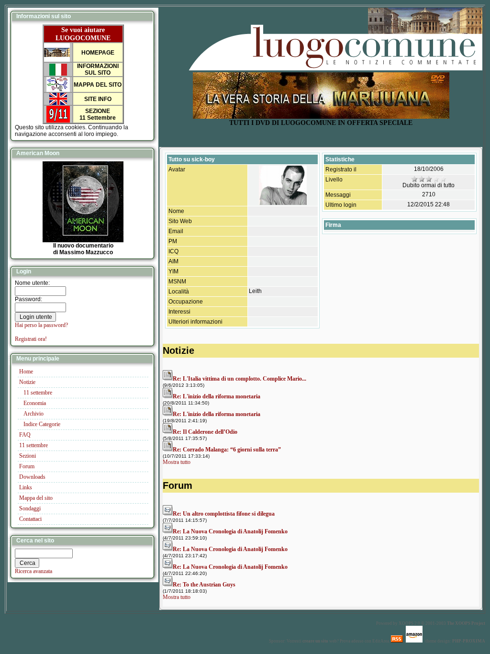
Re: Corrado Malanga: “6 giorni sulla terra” (227, 449)
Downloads (32, 477)
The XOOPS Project (466, 623)
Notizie (27, 382)
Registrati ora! (31, 339)
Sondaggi (30, 508)
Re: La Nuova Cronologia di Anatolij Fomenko (230, 531)
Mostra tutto (176, 462)
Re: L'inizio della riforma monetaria (216, 396)
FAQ (25, 434)
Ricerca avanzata (33, 571)
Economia (34, 403)
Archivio (33, 413)
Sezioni (27, 455)
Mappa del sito (36, 498)
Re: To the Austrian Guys (204, 584)
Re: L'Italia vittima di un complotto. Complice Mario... (239, 378)
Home (26, 371)
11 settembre (37, 392)
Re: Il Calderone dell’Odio (205, 431)
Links (25, 487)
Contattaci (30, 519)
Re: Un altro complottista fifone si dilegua (224, 513)
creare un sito (315, 641)
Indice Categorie (41, 424)
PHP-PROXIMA (468, 641)
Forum (26, 466)
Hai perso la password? (41, 325)
